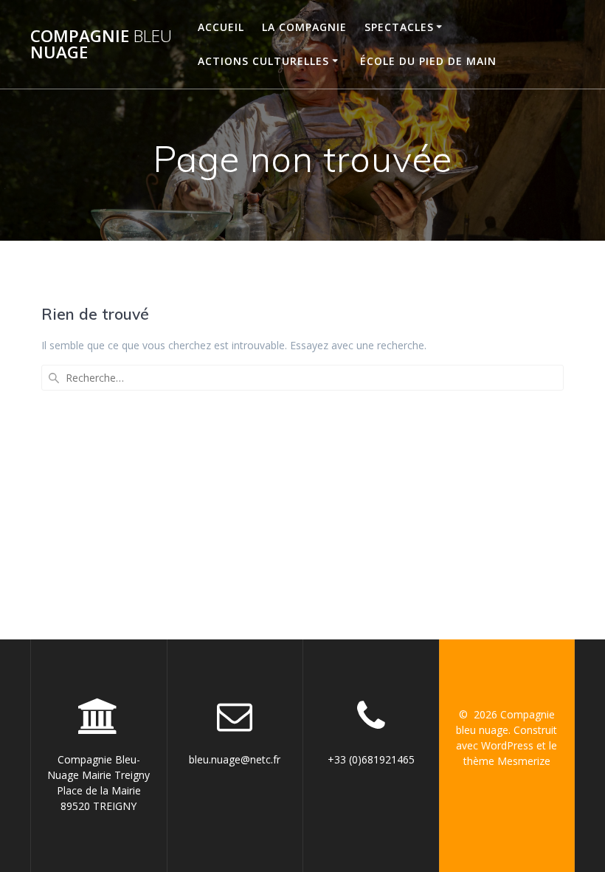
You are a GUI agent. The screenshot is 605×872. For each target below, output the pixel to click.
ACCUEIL (221, 27)
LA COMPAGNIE (304, 27)
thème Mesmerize (506, 761)
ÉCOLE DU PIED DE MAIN (428, 61)
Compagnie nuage (101, 44)
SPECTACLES (399, 27)
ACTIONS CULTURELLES (263, 61)
